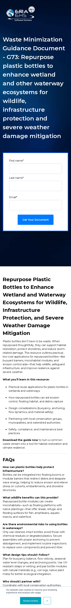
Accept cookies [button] (30, 600)
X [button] (47, 600)
